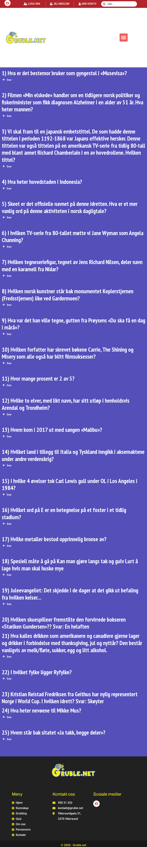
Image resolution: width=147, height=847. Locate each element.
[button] (32, 4)
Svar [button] (9, 79)
